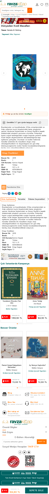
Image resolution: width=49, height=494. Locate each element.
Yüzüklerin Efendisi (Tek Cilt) (12, 302)
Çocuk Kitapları (21, 14)
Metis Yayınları (11, 309)
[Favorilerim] (42, 5)
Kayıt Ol (41, 441)
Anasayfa (6, 14)
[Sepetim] (46, 5)
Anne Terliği (37, 301)
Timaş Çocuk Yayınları (37, 307)
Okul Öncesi (33, 14)
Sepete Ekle (36, 490)
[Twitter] (24, 452)
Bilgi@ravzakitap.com (38, 413)
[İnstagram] (29, 452)
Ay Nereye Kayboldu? (37, 365)
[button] (24, 108)
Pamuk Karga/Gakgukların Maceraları (11, 366)
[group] (24, 72)
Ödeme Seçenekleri (36, 199)
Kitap (13, 14)
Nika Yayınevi (11, 34)
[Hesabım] (37, 5)
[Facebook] (20, 452)
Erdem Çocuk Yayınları (11, 373)
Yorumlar (21, 199)
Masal (41, 14)
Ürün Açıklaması (8, 199)
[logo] (14, 4)
